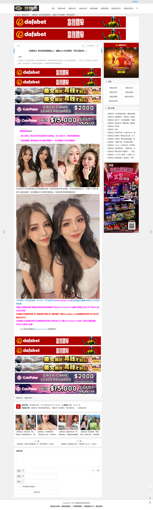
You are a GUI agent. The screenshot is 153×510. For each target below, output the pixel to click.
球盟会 (66, 405)
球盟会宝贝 (72, 8)
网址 (18, 482)
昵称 (20, 471)
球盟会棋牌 (105, 8)
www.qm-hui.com (41, 329)
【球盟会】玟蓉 (112, 129)
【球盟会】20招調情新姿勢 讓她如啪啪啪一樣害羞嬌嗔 (126, 114)
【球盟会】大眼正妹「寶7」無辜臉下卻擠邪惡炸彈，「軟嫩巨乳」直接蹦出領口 (25, 434)
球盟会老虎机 (128, 8)
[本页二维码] (150, 502)
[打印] (83, 45)
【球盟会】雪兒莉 (113, 126)
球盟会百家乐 (116, 8)
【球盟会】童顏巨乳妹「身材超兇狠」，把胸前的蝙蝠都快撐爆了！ (68, 434)
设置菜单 (135, 2)
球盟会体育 (62, 8)
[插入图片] (98, 470)
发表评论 (91, 46)
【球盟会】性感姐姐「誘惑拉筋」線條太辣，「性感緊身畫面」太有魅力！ (90, 434)
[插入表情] (93, 470)
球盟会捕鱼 (94, 8)
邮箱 (20, 476)
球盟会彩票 (83, 8)
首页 (53, 8)
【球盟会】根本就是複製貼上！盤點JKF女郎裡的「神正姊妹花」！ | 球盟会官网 (58, 408)
